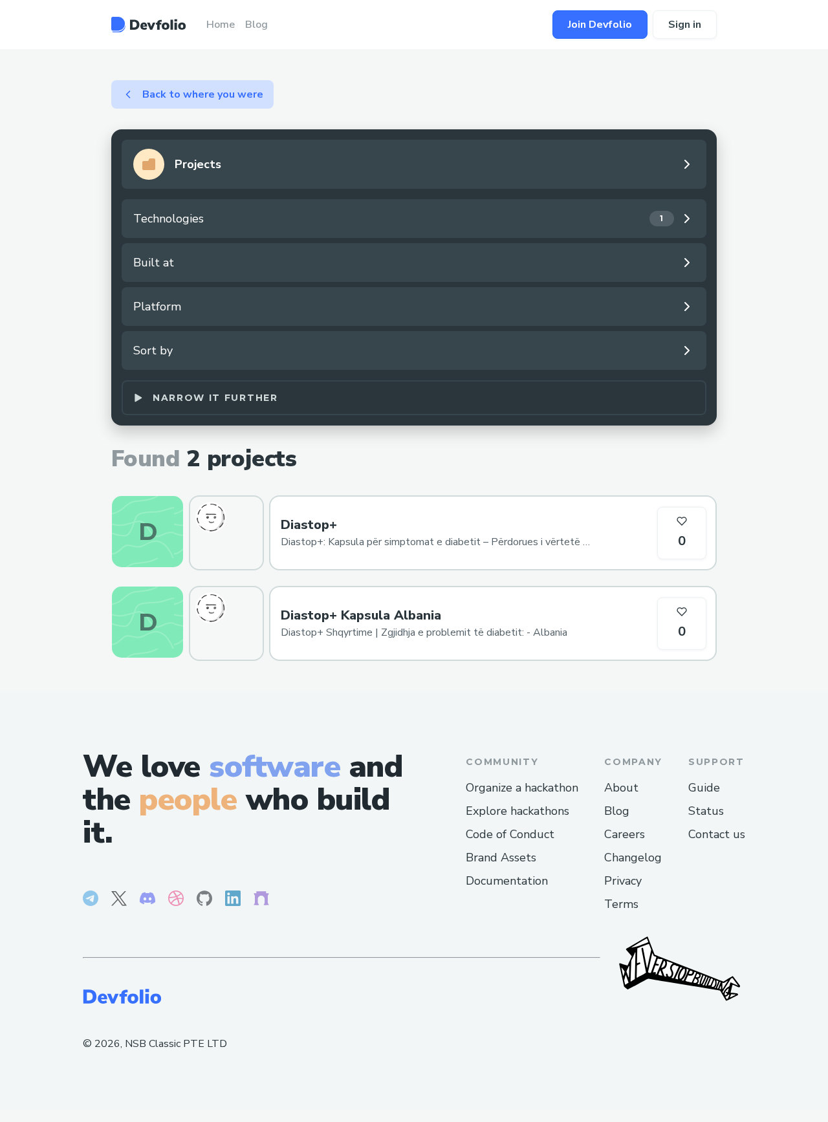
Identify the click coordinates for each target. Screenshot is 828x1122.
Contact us (716, 834)
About (621, 787)
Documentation (507, 881)
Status (706, 811)
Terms (621, 904)
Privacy (623, 881)
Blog (616, 811)
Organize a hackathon (522, 787)
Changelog (633, 857)
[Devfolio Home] (148, 24)
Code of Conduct (510, 834)
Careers (624, 834)
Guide (704, 787)
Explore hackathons (517, 811)
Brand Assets (501, 857)
